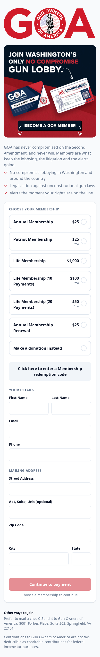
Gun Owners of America (50, 637)
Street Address (21, 478)
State (76, 548)
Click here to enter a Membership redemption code (50, 371)
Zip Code (16, 525)
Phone (14, 444)
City (12, 548)
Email (13, 421)
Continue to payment (50, 584)
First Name (18, 397)
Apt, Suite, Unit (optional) (30, 501)
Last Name (60, 397)
